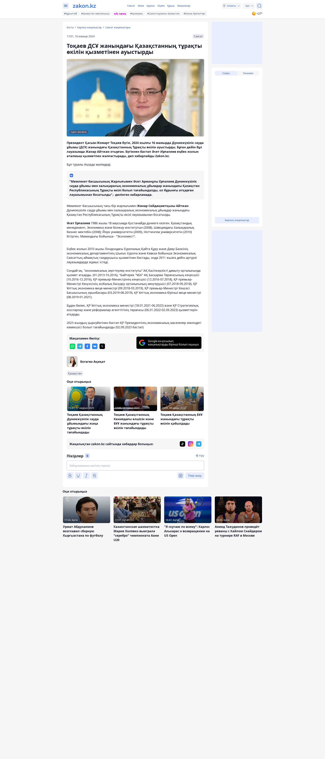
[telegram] (80, 346)
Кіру (201, 455)
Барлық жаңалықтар (89, 27)
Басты (70, 27)
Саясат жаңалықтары (118, 27)
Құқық (171, 5)
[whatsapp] (72, 346)
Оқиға (161, 5)
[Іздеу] (259, 6)
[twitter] (102, 346)
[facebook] (87, 346)
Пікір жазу (194, 475)
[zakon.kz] (84, 6)
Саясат (131, 5)
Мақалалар (183, 5)
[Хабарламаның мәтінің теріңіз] (135, 466)
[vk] (95, 346)
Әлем (141, 5)
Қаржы (151, 5)
